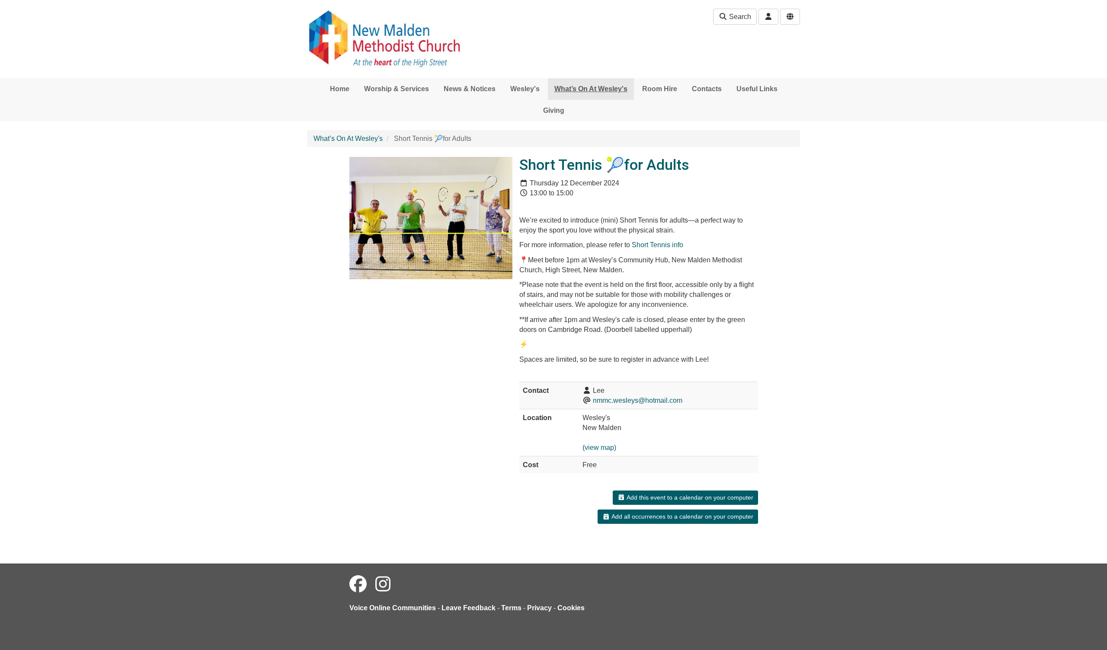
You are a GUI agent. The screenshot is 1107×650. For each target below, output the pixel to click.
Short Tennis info (657, 245)
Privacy (539, 608)
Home (339, 88)
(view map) (599, 447)
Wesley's (525, 88)
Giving (553, 110)
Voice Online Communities (392, 608)
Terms (511, 608)
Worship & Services (396, 88)
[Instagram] (382, 584)
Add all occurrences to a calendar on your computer (681, 516)
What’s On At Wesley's (590, 88)
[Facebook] (358, 584)
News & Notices (470, 88)
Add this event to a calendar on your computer (689, 497)
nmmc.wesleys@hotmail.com (637, 400)
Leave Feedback (469, 608)
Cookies (571, 608)
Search (739, 16)
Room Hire (659, 88)
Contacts (707, 88)
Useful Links (756, 88)
